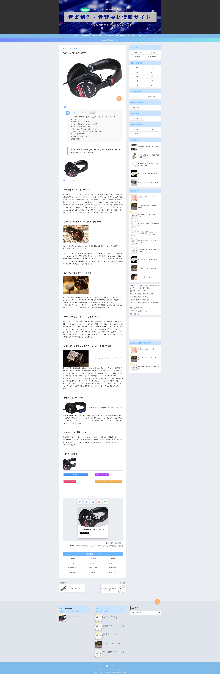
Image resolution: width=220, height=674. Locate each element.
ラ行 (137, 85)
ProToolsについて (98, 35)
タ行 (152, 72)
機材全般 (73, 558)
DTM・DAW (93, 558)
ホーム (77, 35)
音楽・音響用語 (120, 35)
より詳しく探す (113, 572)
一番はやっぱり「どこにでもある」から (83, 129)
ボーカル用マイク (137, 118)
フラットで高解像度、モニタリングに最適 (84, 124)
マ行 (137, 81)
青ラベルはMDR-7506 (78, 134)
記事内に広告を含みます (110, 40)
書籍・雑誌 (72, 572)
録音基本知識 (86, 35)
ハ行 (152, 76)
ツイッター (142, 35)
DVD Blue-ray (112, 567)
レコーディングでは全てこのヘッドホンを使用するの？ (88, 131)
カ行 (152, 68)
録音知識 (137, 56)
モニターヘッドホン (72, 567)
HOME (111, 666)
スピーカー (92, 563)
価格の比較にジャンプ (70, 180)
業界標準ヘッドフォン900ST (80, 121)
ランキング (109, 35)
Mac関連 (113, 558)
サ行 (137, 72)
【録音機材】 (119, 543)
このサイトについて (117, 669)
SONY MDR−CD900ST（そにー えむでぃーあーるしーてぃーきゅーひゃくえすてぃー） (145, 287)
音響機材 (120, 546)
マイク (72, 563)
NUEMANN (137, 129)
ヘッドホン (93, 546)
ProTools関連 (152, 56)
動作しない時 (152, 96)
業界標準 (112, 546)
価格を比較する (76, 139)
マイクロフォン (137, 107)
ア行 (137, 68)
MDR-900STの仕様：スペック (80, 136)
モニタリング (103, 546)
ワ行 (152, 85)
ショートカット (137, 96)
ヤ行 (152, 81)
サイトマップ (132, 35)
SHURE (137, 134)
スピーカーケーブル (113, 563)
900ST (78, 546)
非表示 (92, 113)
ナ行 (137, 76)
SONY (85, 546)
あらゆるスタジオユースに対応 (80, 126)
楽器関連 (93, 572)
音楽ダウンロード (93, 567)
